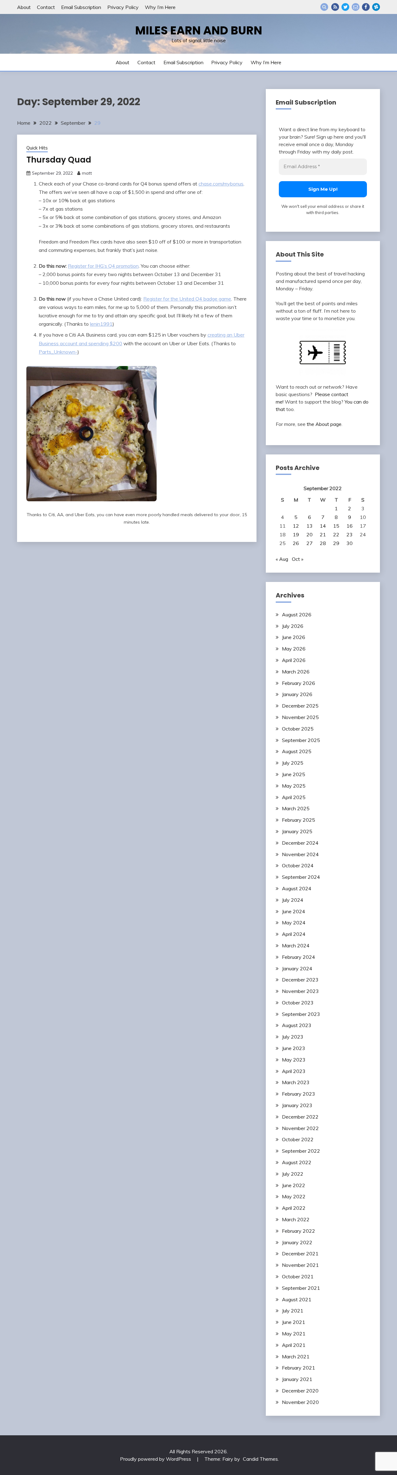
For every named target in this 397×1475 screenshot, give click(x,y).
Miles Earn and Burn (198, 30)
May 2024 (294, 922)
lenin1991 (101, 324)
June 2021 (293, 1322)
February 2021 (298, 1368)
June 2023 (293, 1048)
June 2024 (293, 911)
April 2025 (294, 797)
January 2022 (297, 1242)
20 (309, 534)
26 (296, 543)
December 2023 (300, 980)
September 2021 (301, 1288)
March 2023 (296, 1082)
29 (336, 543)
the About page (324, 424)
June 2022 (293, 1185)
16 (349, 526)
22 (336, 534)
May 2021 (294, 1333)
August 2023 (296, 1025)
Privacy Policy (123, 7)
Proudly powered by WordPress (156, 1459)
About (24, 7)
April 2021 (294, 1345)
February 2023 (298, 1094)
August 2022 (296, 1162)
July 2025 (292, 763)
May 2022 (294, 1196)
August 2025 (296, 751)
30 (349, 543)
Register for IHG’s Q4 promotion (103, 266)
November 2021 (300, 1265)
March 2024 (296, 945)
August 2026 (296, 614)
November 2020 (300, 1402)
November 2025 (300, 717)
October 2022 (298, 1139)
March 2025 (296, 808)
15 (336, 526)
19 (296, 534)
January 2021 (297, 1379)
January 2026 (297, 694)
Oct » (297, 559)
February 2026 (298, 683)
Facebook (366, 7)
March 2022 (296, 1219)
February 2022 (298, 1231)
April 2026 (294, 660)
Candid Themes (260, 1459)
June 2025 (293, 774)
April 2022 (294, 1208)
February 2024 (298, 957)
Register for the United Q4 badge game (187, 299)
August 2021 (296, 1299)
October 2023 (298, 1002)
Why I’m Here (160, 7)
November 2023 (300, 991)
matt (87, 173)
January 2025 (297, 831)
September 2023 (301, 1014)
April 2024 (294, 934)
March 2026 (296, 671)
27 (309, 543)
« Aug (282, 559)
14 (323, 526)
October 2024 (298, 865)
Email (355, 7)
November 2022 (300, 1128)
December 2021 (300, 1253)
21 (323, 534)
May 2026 (294, 649)
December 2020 (300, 1391)
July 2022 (292, 1174)
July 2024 (292, 900)
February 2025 (298, 820)
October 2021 (298, 1276)
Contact (46, 7)
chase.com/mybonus (220, 184)
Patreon (376, 7)
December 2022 (300, 1117)
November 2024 (300, 854)
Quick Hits (37, 148)
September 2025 (301, 740)
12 (296, 526)
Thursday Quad (58, 159)
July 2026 (292, 626)
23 (349, 534)
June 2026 (293, 637)
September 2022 (301, 1151)
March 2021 (296, 1356)
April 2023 (294, 1071)
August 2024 (296, 888)
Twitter (345, 7)
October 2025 (298, 729)
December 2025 (300, 706)
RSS (335, 7)
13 (309, 526)
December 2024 (300, 843)
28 (323, 543)
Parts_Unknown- (58, 352)
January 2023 (297, 1105)
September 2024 (301, 877)
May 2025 (294, 786)
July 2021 (292, 1310)
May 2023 (294, 1060)
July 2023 (292, 1037)
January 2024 (297, 968)
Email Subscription (81, 7)
